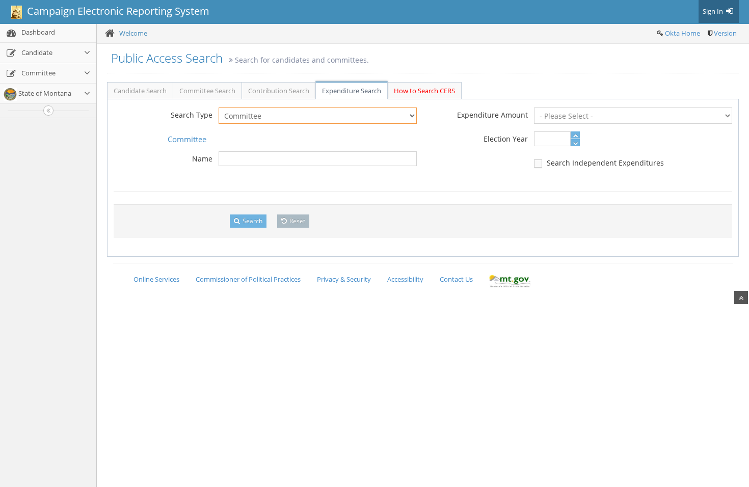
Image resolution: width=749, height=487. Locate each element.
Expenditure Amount (492, 115)
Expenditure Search (351, 90)
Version (725, 33)
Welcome (133, 33)
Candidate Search (140, 90)
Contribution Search (278, 90)
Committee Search (207, 90)
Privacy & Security (344, 279)
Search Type (191, 115)
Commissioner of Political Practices (248, 279)
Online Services (156, 279)
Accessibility (405, 279)
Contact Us (456, 279)
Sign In (714, 11)
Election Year (506, 139)
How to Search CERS (424, 90)
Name (202, 159)
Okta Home (682, 33)
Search (251, 221)
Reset (296, 221)
